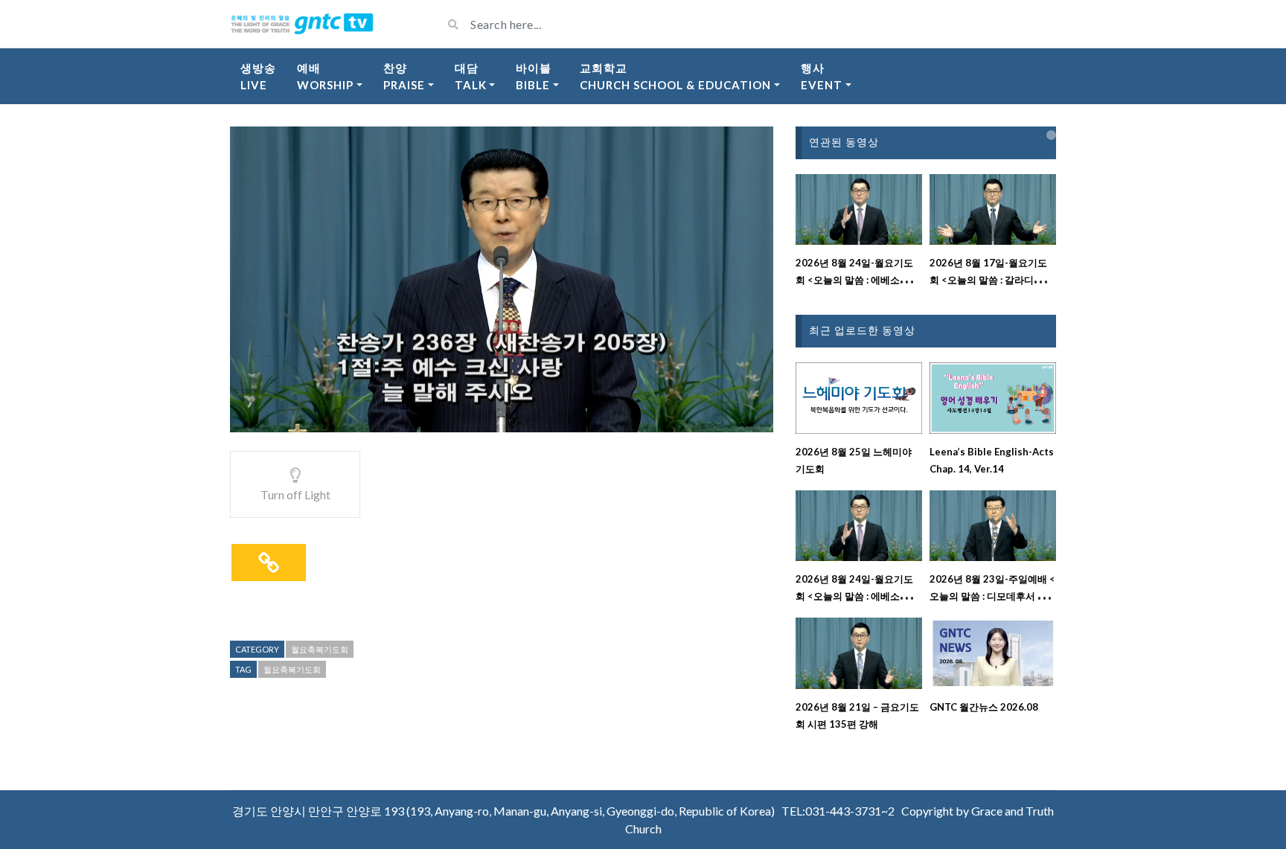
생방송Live (258, 76)
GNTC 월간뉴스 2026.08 (984, 707)
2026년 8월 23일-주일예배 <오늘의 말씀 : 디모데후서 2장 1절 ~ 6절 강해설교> (992, 596)
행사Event (821, 76)
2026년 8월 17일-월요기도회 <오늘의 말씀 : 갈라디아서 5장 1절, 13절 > (991, 280)
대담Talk (471, 76)
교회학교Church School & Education (675, 76)
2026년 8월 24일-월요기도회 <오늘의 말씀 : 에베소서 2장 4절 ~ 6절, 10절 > (857, 280)
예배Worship (325, 76)
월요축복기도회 (319, 649)
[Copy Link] (268, 562)
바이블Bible (533, 76)
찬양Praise (404, 76)
